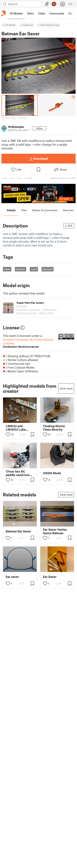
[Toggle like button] (8, 434)
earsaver (48, 269)
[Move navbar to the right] (73, 13)
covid (34, 269)
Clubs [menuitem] (41, 13)
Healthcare (28, 25)
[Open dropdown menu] (72, 33)
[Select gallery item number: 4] (60, 465)
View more (66, 388)
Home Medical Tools (49, 25)
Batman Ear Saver (18, 531)
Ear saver (12, 576)
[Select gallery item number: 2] (21, 420)
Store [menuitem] (30, 13)
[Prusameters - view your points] (54, 4)
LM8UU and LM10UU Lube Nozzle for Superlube (16, 427)
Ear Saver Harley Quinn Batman (55, 531)
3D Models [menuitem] (16, 13)
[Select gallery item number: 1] (17, 420)
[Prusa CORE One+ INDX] (38, 193)
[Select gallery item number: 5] (62, 465)
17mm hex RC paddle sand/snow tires (19, 473)
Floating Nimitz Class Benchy (54, 427)
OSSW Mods (52, 473)
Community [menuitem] (56, 13)
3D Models (10, 25)
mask (7, 269)
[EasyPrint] (47, 4)
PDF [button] (70, 225)
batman (20, 269)
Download (40, 158)
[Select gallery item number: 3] (57, 465)
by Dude (21, 306)
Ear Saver (50, 576)
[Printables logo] (3, 13)
